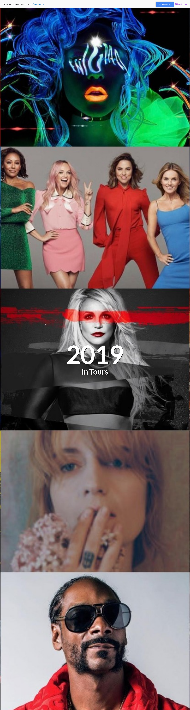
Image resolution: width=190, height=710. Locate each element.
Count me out (182, 4)
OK (164, 4)
